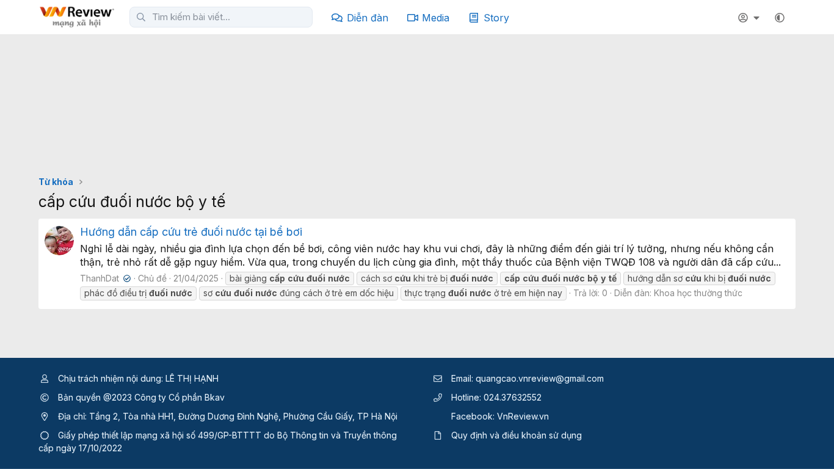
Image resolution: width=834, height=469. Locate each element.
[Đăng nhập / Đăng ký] (750, 17)
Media (435, 18)
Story (496, 18)
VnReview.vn (523, 416)
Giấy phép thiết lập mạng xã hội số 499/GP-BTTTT (159, 435)
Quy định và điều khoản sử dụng (516, 435)
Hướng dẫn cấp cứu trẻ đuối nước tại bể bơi (191, 231)
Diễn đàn (367, 18)
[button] (780, 17)
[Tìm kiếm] (141, 17)
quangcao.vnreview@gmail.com (540, 378)
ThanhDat (104, 278)
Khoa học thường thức (698, 293)
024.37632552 (513, 397)
